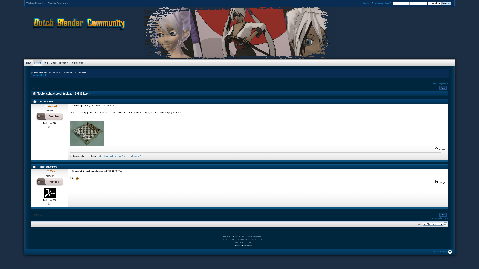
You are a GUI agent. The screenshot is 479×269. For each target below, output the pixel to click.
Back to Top (440, 251)
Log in (366, 3)
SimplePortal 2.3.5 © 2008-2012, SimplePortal (242, 239)
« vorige (433, 84)
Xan (52, 171)
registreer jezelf (382, 3)
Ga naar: (419, 224)
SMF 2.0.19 (227, 236)
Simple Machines (253, 236)
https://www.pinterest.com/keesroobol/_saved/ (120, 156)
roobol (52, 106)
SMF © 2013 (239, 236)
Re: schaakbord (48, 167)
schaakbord (46, 101)
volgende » (443, 84)
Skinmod (248, 245)
